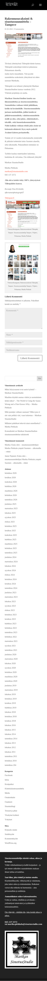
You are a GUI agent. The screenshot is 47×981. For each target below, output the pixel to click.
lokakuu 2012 (10, 747)
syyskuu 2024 (10, 570)
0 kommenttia (19, 29)
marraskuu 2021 (11, 641)
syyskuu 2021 (10, 646)
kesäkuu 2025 (10, 530)
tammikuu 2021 (11, 650)
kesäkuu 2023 (10, 619)
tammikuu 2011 (11, 756)
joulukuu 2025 (10, 504)
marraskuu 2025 (11, 508)
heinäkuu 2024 (11, 579)
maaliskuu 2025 (11, 544)
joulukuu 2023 (10, 592)
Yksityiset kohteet (12, 815)
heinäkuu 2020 (11, 672)
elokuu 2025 (10, 522)
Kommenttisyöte (11, 839)
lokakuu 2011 (10, 752)
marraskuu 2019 (11, 690)
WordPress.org (10, 843)
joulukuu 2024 (10, 557)
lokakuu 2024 (10, 566)
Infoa (7, 780)
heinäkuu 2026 (11, 473)
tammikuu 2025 (11, 553)
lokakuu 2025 (10, 513)
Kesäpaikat (9, 784)
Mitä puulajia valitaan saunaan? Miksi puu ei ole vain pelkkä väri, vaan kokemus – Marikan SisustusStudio (23, 415)
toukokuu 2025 (11, 535)
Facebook (9, 775)
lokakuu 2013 (10, 743)
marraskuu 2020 (11, 659)
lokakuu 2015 (10, 730)
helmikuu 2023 (11, 628)
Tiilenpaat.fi (9, 198)
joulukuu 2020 (10, 654)
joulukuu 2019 (10, 685)
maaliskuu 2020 (11, 677)
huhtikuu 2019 (10, 708)
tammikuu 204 (10, 765)
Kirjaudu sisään (11, 830)
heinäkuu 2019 (11, 699)
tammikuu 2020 (11, 681)
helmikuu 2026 (11, 495)
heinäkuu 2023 (11, 615)
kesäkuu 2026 (10, 477)
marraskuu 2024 (11, 562)
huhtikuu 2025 (10, 539)
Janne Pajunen (10, 456)
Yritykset (8, 819)
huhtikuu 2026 (10, 486)
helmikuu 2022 (11, 637)
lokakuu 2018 (10, 712)
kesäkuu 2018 (10, 721)
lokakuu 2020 (10, 663)
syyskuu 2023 (10, 606)
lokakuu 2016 (10, 725)
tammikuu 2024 (11, 588)
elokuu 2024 (10, 575)
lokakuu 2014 (10, 734)
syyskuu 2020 (10, 668)
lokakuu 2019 (10, 694)
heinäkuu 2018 (11, 716)
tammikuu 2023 (11, 632)
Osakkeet (8, 802)
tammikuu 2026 (11, 500)
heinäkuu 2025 (11, 526)
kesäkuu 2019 (10, 703)
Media (7, 793)
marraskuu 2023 (11, 597)
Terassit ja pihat (11, 811)
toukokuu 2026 (11, 482)
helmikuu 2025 (11, 548)
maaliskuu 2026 (11, 491)
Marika (7, 445)
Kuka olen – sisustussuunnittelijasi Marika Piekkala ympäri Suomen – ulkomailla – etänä (23, 448)
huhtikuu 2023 (10, 623)
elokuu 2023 (10, 610)
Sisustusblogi (10, 806)
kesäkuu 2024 (10, 584)
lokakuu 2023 (10, 601)
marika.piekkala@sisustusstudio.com (25, 924)
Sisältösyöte (9, 834)
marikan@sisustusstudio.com (16, 171)
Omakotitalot (10, 797)
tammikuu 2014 (11, 739)
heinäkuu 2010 (11, 761)
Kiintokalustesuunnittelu (14, 789)
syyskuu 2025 (10, 517)
